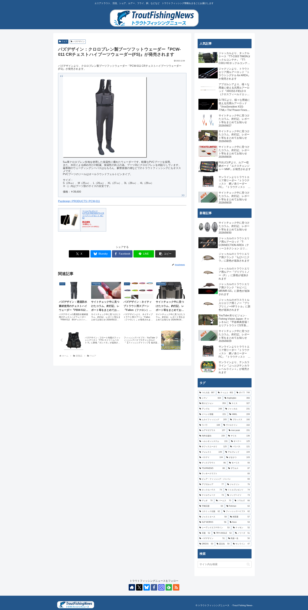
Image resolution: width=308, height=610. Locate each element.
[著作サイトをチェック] (132, 587)
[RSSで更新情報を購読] (176, 587)
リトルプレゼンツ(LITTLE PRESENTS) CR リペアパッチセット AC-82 (93, 214)
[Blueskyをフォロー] (146, 587)
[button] (165, 254)
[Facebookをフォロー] (154, 587)
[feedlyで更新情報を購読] (169, 587)
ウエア (64, 41)
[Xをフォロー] (139, 587)
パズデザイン (79, 41)
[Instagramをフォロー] (161, 587)
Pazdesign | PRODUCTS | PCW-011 (79, 201)
